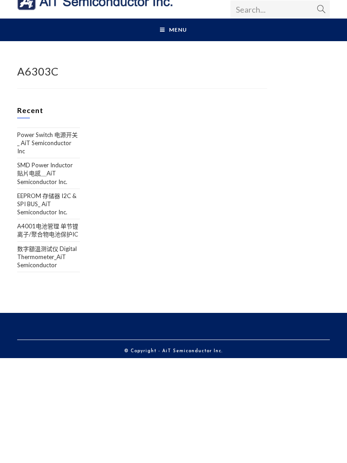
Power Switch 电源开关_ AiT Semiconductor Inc (47, 143)
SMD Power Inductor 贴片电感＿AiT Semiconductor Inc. (45, 173)
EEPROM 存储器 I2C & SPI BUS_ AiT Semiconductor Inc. (46, 204)
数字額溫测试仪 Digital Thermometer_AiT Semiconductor (47, 257)
